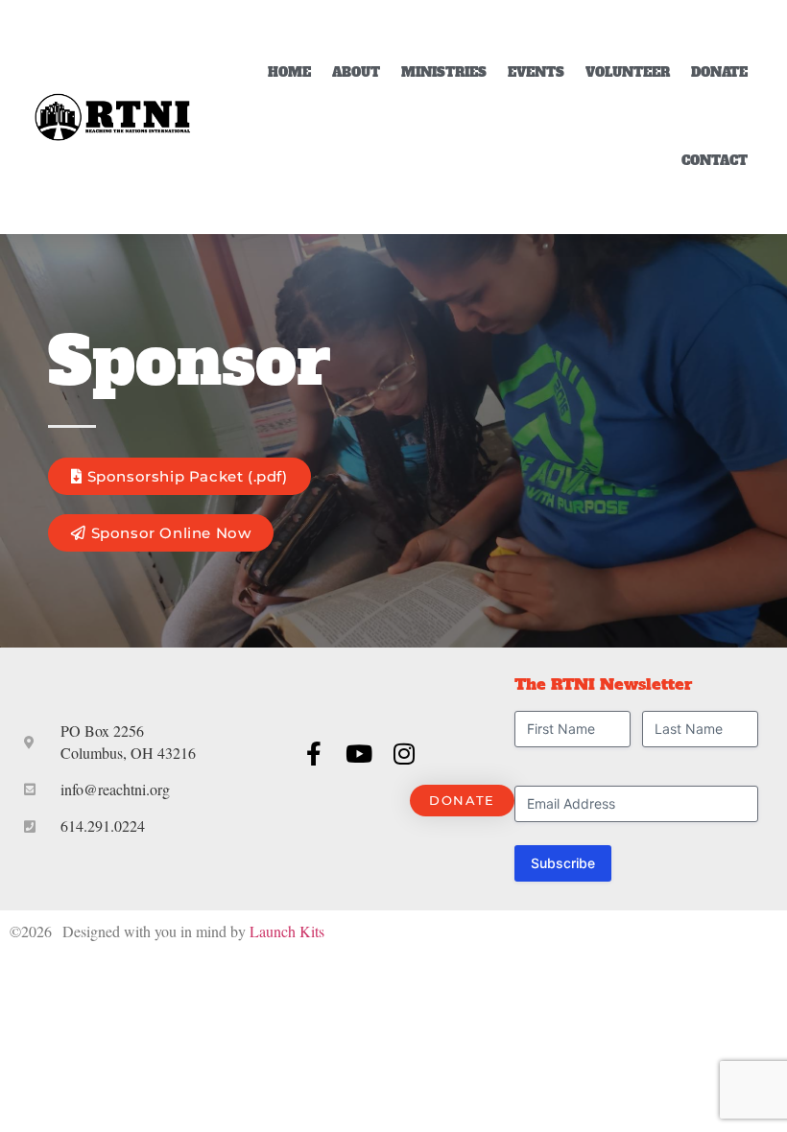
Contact (714, 161)
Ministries (444, 72)
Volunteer (627, 72)
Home (289, 72)
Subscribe (563, 863)
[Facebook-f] (313, 754)
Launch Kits (287, 931)
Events (536, 72)
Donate (719, 72)
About (356, 72)
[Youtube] (358, 754)
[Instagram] (404, 754)
